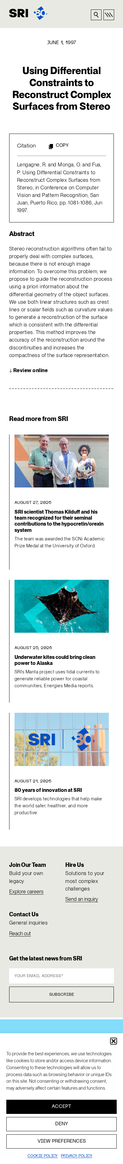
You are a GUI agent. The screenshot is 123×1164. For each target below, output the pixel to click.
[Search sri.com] (96, 15)
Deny (61, 1124)
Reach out (20, 933)
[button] (113, 1041)
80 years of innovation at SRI (48, 790)
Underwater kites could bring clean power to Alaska (55, 660)
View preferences (62, 1141)
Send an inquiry (81, 899)
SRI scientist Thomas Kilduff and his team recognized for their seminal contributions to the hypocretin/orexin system (59, 521)
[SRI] (28, 13)
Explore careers (26, 892)
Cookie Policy (42, 1156)
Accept (61, 1106)
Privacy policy (76, 1156)
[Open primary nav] (109, 15)
